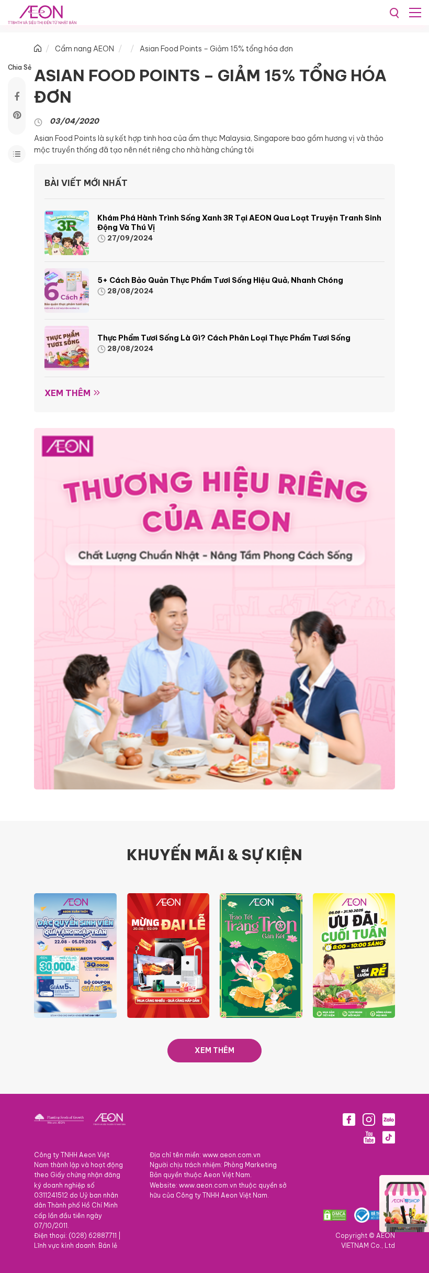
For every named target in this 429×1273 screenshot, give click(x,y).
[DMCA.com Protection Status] (335, 1215)
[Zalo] (388, 1119)
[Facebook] (349, 1119)
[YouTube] (369, 1137)
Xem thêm (67, 393)
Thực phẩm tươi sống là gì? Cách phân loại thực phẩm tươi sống (224, 338)
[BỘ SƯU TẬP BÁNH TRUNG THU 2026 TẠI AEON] (261, 954)
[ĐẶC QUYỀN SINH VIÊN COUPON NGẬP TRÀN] (75, 954)
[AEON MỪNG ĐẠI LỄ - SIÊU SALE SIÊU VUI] (168, 954)
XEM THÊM (214, 1050)
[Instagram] (369, 1119)
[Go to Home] (37, 48)
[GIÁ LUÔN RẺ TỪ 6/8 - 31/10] (354, 954)
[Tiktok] (388, 1137)
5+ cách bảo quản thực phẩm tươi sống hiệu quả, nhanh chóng (221, 280)
